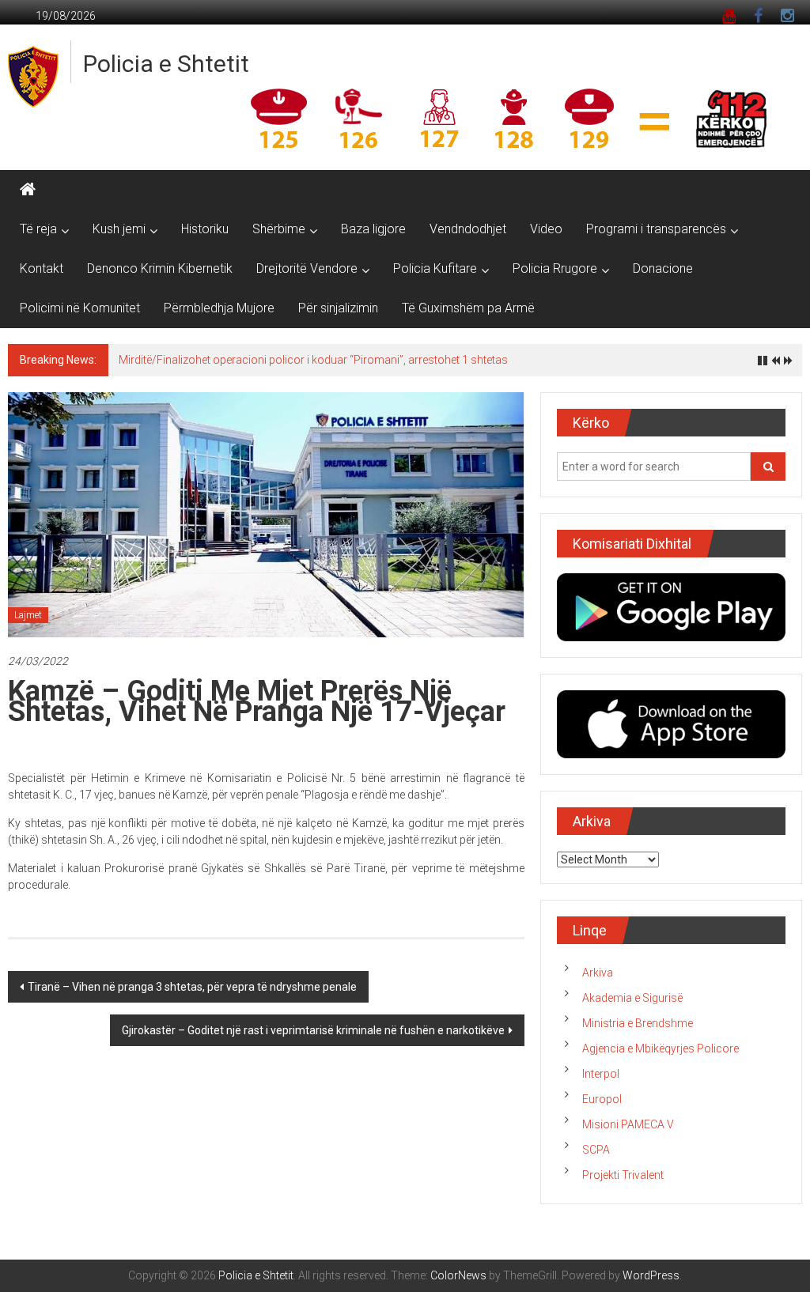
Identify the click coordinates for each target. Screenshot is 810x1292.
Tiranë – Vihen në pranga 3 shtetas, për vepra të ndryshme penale (192, 986)
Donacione (663, 268)
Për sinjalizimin (338, 307)
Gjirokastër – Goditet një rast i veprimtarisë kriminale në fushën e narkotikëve (313, 1030)
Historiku (205, 228)
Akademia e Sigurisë (632, 998)
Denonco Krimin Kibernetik (160, 268)
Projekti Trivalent (623, 1175)
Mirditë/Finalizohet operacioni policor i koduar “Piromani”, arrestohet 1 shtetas (313, 359)
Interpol (600, 1073)
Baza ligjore (373, 228)
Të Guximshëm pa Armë (468, 307)
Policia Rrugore (555, 268)
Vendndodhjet (468, 228)
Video (546, 228)
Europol (602, 1099)
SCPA (596, 1149)
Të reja (38, 228)
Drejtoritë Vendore (307, 268)
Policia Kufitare (435, 268)
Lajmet (28, 615)
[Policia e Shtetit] (27, 190)
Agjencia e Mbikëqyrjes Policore (660, 1048)
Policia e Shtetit (166, 63)
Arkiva (597, 972)
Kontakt (41, 268)
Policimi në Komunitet (80, 307)
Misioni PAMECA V (628, 1124)
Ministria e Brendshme (637, 1023)
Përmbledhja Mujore (219, 307)
